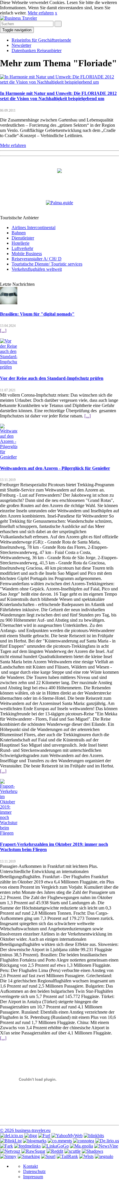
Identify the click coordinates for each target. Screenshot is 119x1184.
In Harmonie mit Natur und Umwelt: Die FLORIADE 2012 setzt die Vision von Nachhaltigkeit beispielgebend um (58, 96)
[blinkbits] (94, 1135)
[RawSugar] (33, 1151)
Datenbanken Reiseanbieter (37, 50)
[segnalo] (104, 1156)
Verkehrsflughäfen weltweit (37, 269)
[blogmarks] (35, 1140)
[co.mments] (60, 1140)
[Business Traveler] (18, 18)
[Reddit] (55, 1151)
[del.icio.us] (11, 1135)
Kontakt (30, 1166)
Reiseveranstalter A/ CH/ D (37, 258)
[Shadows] (92, 1151)
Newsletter (21, 45)
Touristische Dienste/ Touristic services (47, 264)
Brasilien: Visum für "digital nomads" (37, 314)
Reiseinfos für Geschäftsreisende (41, 40)
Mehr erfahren (41, 12)
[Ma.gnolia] (81, 1146)
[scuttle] (72, 1151)
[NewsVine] (106, 1146)
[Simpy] (8, 1156)
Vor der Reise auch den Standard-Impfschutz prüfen (51, 378)
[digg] (30, 1135)
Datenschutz (34, 1171)
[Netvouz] (10, 1151)
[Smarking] (29, 1156)
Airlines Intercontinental (33, 227)
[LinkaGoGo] (55, 1146)
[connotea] (83, 1140)
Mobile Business (27, 253)
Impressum (33, 1176)
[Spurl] (48, 1156)
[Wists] (86, 1156)
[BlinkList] (11, 1140)
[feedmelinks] (27, 1146)
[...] (3, 330)
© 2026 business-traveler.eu (25, 1130)
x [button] (56, 12)
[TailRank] (67, 1156)
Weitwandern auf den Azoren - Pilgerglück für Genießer (55, 468)
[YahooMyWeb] (67, 1135)
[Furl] (44, 1135)
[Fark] (6, 1146)
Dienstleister (23, 237)
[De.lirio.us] (107, 1140)
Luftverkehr (22, 248)
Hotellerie (20, 243)
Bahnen (19, 232)
